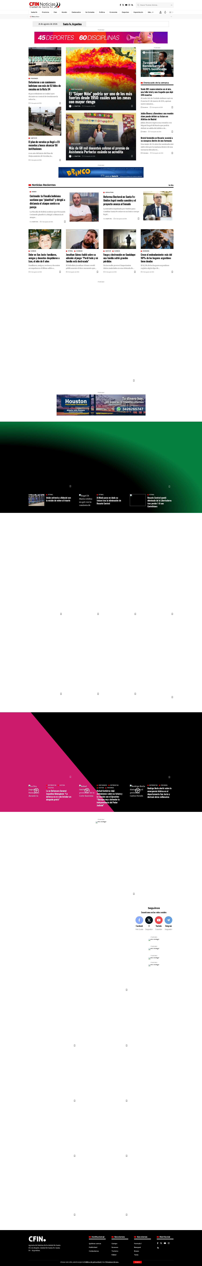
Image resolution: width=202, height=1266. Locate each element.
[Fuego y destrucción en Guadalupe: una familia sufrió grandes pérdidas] (119, 239)
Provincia (110, 787)
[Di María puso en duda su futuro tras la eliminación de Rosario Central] (87, 500)
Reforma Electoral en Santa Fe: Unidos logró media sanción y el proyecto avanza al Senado (119, 200)
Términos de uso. (112, 1262)
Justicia (62, 785)
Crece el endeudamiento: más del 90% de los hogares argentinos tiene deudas (156, 258)
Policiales (34, 78)
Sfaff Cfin (77, 106)
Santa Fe (34, 138)
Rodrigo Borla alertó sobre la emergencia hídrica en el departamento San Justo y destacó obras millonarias (159, 792)
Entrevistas (52, 785)
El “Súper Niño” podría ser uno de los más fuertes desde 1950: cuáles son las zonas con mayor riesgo (100, 97)
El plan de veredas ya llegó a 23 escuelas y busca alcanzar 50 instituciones (44, 145)
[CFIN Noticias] (45, 5)
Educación (76, 144)
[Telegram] (168, 923)
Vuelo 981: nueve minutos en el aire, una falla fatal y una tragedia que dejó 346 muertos (157, 91)
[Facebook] (120, 5)
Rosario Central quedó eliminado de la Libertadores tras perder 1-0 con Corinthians (159, 502)
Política (51, 787)
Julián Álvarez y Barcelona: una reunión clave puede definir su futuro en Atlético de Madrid (157, 116)
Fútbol (144, 131)
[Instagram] (129, 5)
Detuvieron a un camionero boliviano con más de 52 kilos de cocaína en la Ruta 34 (45, 85)
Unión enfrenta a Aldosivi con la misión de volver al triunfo (58, 499)
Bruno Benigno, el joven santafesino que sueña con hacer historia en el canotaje (72, 16)
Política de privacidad (92, 1262)
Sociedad (79, 251)
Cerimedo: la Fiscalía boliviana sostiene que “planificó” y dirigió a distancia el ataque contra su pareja (47, 201)
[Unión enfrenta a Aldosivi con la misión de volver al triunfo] (36, 500)
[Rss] (132, 5)
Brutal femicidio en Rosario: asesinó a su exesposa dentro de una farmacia (157, 139)
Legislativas (109, 192)
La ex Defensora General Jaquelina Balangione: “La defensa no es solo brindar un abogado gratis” (58, 795)
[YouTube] (126, 5)
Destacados (76, 89)
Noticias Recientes (44, 185)
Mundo (34, 191)
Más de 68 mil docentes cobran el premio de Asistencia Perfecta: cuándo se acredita (99, 149)
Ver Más (171, 185)
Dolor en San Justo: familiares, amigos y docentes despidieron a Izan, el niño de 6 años (44, 258)
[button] (137, 1262)
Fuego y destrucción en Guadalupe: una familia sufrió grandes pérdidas (119, 258)
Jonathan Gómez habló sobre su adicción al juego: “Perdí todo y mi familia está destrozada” (82, 258)
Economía (146, 251)
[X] (123, 5)
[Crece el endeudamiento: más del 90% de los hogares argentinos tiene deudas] (157, 239)
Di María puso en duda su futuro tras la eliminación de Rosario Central (109, 500)
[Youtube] (158, 923)
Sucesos (145, 107)
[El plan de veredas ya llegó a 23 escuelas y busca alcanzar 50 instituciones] (45, 121)
